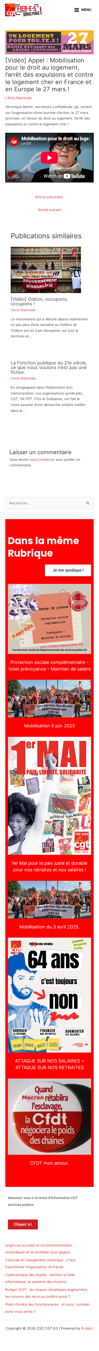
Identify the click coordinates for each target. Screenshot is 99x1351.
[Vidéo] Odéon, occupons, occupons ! (39, 301)
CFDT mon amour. (49, 1116)
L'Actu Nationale (18, 98)
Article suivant (49, 210)
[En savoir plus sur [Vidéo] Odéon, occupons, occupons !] (46, 270)
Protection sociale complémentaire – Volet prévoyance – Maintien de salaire (49, 619)
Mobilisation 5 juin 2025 (49, 698)
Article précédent (49, 197)
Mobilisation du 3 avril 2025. (49, 899)
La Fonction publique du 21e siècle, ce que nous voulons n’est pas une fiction (49, 367)
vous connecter (42, 459)
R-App (86, 1328)
